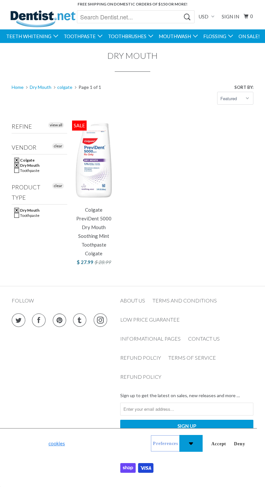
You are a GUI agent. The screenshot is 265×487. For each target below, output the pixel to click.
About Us (132, 300)
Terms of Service (192, 358)
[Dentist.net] (42, 19)
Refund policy (140, 377)
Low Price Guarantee (150, 319)
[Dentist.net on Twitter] (20, 320)
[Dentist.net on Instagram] (102, 320)
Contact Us (204, 338)
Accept (218, 443)
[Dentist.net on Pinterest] (61, 320)
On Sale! (249, 36)
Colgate (27, 160)
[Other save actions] (191, 443)
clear (58, 145)
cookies (56, 443)
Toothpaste (81, 36)
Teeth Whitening (29, 36)
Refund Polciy (140, 358)
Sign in (230, 16)
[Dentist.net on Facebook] (40, 320)
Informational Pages (150, 338)
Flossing (215, 36)
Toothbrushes (128, 36)
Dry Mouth (29, 165)
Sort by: (243, 87)
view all (56, 124)
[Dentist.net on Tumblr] (81, 320)
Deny (239, 443)
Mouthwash (176, 36)
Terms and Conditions (185, 300)
